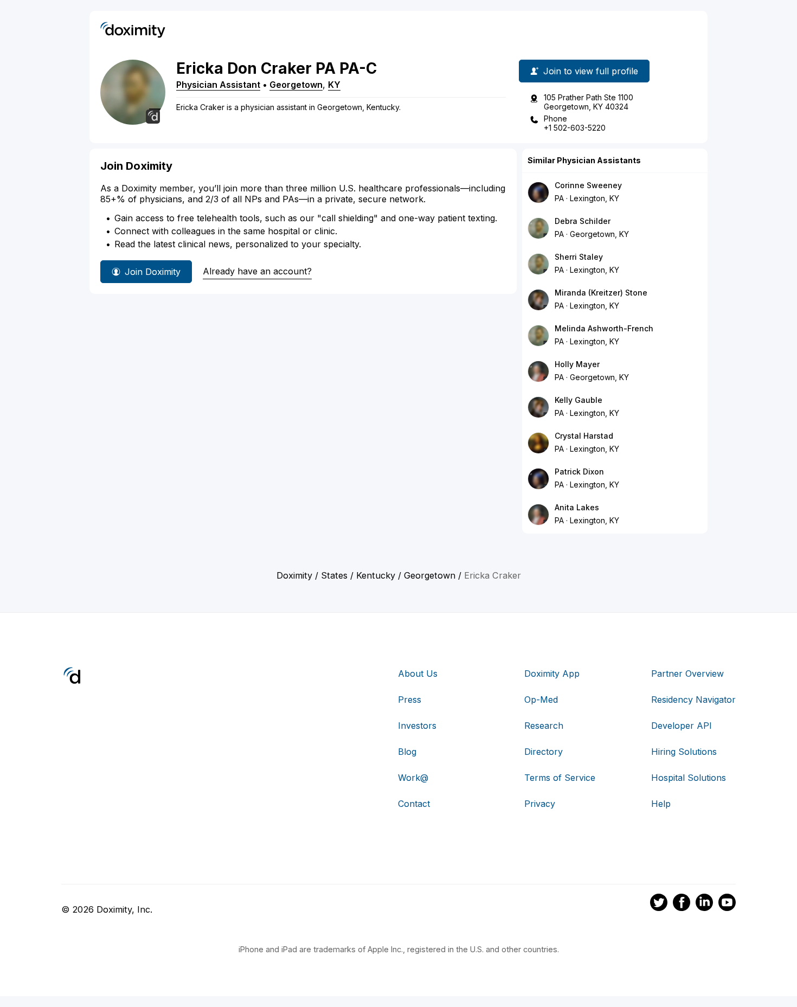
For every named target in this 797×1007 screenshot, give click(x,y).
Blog (407, 751)
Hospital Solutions (688, 777)
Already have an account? (257, 271)
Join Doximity (153, 271)
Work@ (413, 777)
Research (543, 725)
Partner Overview (687, 673)
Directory (543, 751)
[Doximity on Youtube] (727, 904)
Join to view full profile (590, 71)
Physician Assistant (218, 84)
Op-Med (541, 699)
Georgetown (296, 84)
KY (334, 84)
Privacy (539, 803)
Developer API (681, 725)
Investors (417, 725)
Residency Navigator (693, 699)
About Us (418, 673)
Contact (414, 803)
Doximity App (552, 673)
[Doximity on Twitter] (658, 904)
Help (661, 803)
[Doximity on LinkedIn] (704, 904)
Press (409, 699)
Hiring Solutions (684, 751)
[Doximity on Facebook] (681, 904)
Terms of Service (559, 777)
